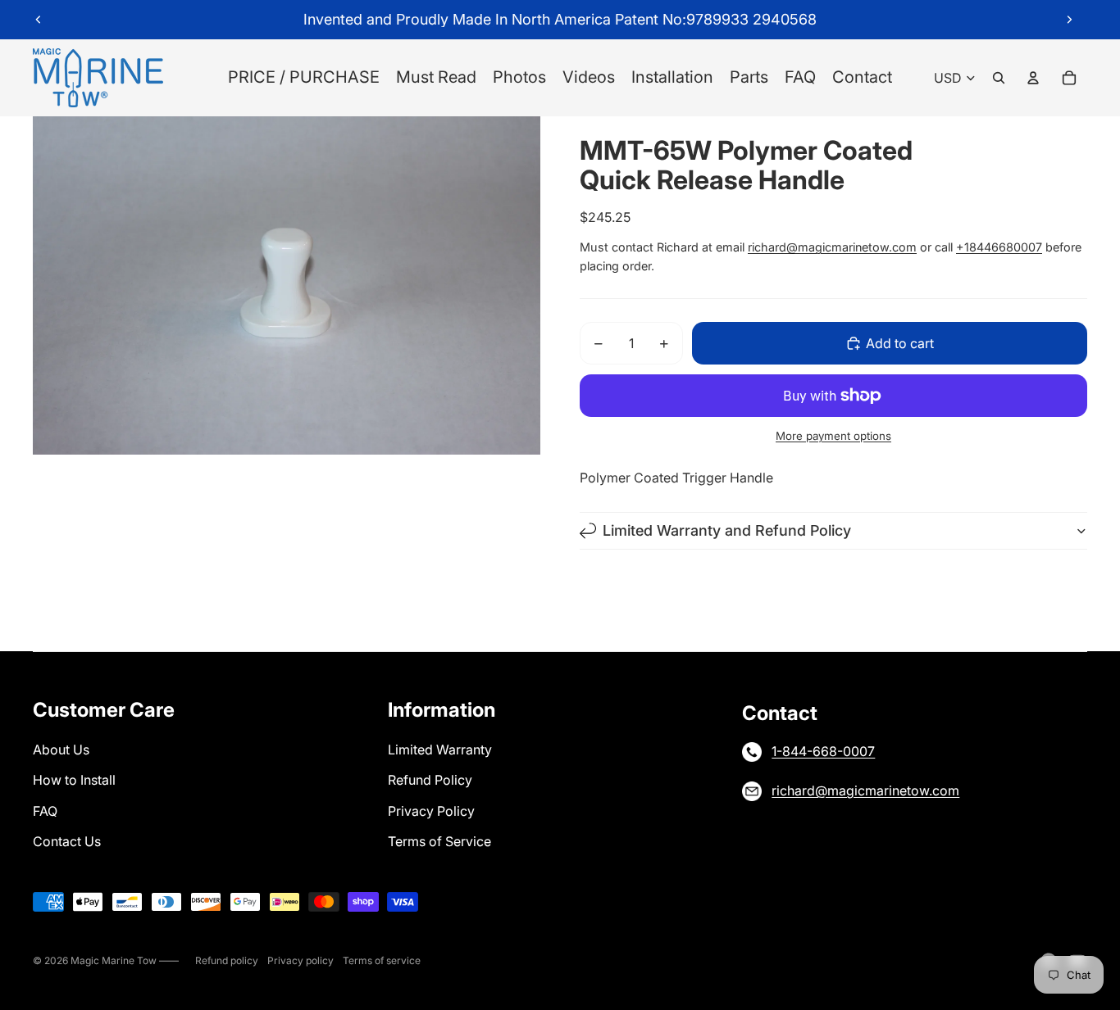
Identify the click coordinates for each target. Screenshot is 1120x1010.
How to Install (74, 780)
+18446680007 (999, 247)
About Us (61, 749)
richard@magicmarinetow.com (832, 247)
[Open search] (999, 78)
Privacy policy (300, 960)
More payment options (833, 435)
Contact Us (67, 841)
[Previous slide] (38, 20)
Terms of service (382, 960)
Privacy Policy (431, 811)
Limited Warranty (440, 749)
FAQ (45, 811)
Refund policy (226, 960)
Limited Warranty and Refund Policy (727, 530)
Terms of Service (439, 841)
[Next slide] (1069, 20)
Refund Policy (430, 780)
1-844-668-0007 (823, 751)
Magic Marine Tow (115, 960)
